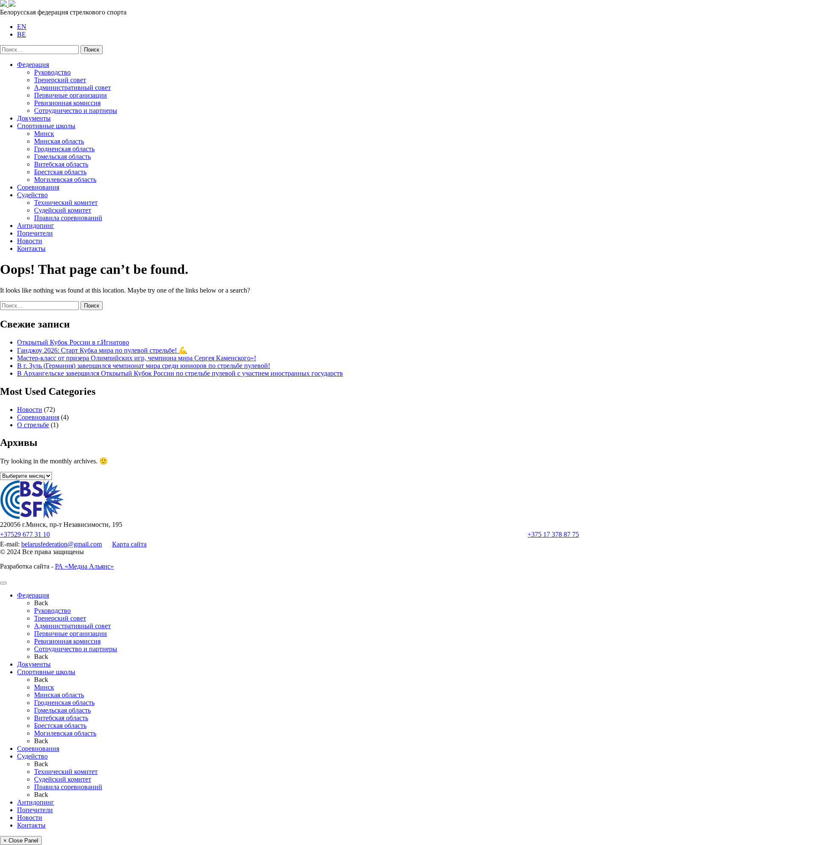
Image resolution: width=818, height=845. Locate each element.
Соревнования (38, 187)
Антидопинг (35, 225)
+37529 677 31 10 (25, 534)
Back (41, 602)
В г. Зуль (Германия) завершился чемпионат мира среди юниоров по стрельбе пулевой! (143, 365)
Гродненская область (64, 148)
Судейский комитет (62, 210)
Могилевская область (65, 179)
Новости (29, 240)
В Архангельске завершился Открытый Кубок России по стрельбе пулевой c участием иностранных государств (180, 373)
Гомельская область (62, 156)
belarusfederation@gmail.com (61, 544)
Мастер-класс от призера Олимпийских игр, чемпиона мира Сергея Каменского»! (136, 358)
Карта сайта (129, 544)
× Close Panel (20, 840)
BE (21, 34)
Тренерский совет (60, 79)
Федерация (33, 64)
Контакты (31, 248)
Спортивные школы (46, 125)
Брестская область (60, 171)
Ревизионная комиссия (67, 102)
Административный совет (72, 87)
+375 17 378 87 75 (553, 534)
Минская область (59, 141)
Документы (34, 118)
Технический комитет (66, 202)
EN (21, 26)
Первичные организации (70, 95)
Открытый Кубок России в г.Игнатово (73, 342)
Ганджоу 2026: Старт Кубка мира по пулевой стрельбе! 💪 (102, 350)
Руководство (52, 72)
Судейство (32, 194)
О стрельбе (33, 424)
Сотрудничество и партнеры (75, 110)
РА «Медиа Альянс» (84, 566)
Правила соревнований (68, 217)
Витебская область (61, 164)
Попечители (35, 233)
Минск (44, 133)
